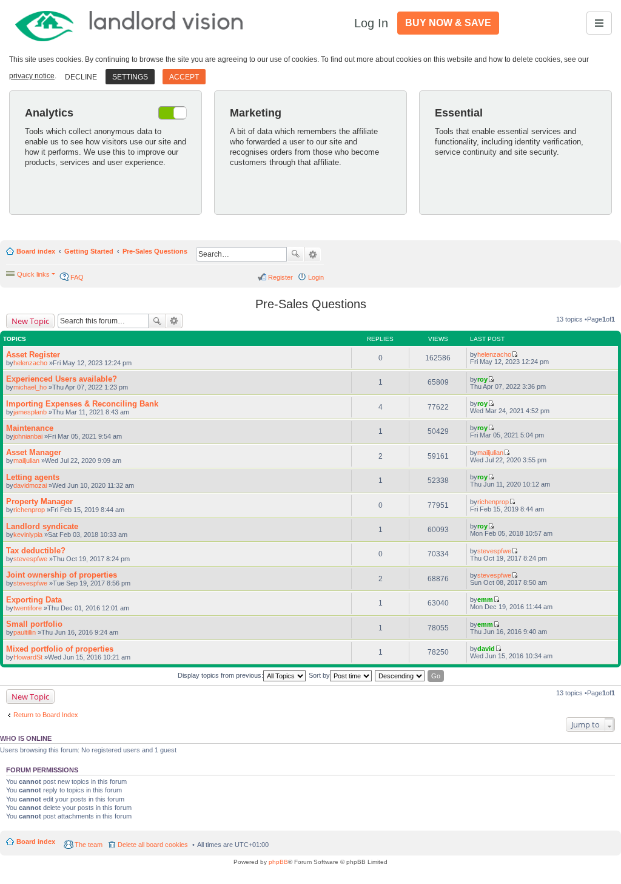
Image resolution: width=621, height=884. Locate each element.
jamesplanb (30, 412)
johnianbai (27, 436)
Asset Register (33, 354)
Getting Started (88, 251)
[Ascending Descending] (400, 675)
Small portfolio (34, 624)
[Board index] (129, 23)
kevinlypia (27, 534)
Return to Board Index (45, 714)
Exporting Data (34, 599)
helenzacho (30, 362)
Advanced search (312, 255)
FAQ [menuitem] (77, 277)
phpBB (278, 862)
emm (485, 599)
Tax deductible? (35, 550)
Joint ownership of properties (61, 574)
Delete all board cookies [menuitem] (153, 844)
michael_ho (30, 387)
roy (482, 379)
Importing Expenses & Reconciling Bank (82, 403)
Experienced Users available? (61, 378)
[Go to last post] (514, 354)
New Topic (30, 320)
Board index (35, 251)
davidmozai (30, 485)
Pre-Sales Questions (155, 251)
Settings (130, 77)
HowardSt (27, 657)
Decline (81, 77)
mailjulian (26, 460)
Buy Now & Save (448, 23)
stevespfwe (30, 558)
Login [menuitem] (316, 277)
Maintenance (29, 428)
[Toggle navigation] (599, 23)
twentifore (27, 608)
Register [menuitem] (280, 277)
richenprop (29, 509)
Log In (371, 23)
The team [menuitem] (88, 844)
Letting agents (32, 477)
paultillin (24, 632)
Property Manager (39, 501)
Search (295, 254)
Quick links (33, 274)
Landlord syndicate (42, 526)
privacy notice (32, 76)
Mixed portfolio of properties (59, 648)
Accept (184, 77)
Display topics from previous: (220, 675)
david (486, 648)
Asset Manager (33, 452)
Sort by (319, 675)
